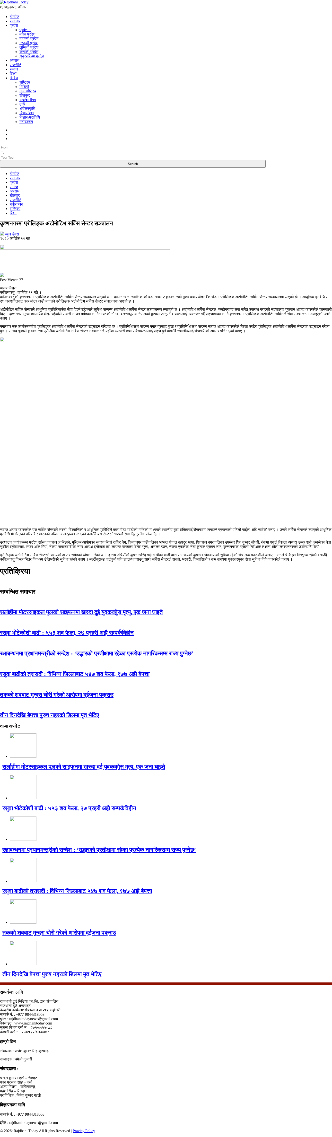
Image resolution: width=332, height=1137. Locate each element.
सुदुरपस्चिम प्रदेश (31, 56)
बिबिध (14, 78)
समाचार (15, 21)
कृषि (22, 104)
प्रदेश (14, 25)
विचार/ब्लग (26, 113)
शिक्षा (13, 73)
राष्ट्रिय (24, 82)
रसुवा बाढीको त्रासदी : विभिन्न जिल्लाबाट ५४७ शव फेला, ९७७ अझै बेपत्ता (74, 674)
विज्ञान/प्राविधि (29, 117)
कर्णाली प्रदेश (28, 52)
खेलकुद (24, 95)
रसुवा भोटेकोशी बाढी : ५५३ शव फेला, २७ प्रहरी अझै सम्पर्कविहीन (67, 633)
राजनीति (15, 65)
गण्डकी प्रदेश (28, 43)
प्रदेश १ (25, 30)
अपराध (14, 60)
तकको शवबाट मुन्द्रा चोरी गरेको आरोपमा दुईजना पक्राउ (57, 695)
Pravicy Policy (84, 1131)
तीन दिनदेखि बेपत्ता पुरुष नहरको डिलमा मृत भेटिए (49, 715)
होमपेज (14, 17)
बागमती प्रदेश (28, 38)
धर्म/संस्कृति (27, 108)
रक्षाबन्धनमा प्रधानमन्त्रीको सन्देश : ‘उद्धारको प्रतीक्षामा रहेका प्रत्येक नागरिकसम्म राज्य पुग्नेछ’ (96, 653)
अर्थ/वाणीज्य (27, 100)
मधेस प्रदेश (27, 34)
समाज (14, 69)
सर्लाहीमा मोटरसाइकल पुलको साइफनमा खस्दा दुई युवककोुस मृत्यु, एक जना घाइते (81, 612)
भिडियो (24, 87)
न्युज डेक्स (12, 234)
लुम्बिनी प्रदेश (28, 47)
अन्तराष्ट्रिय (27, 91)
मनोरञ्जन (26, 122)
